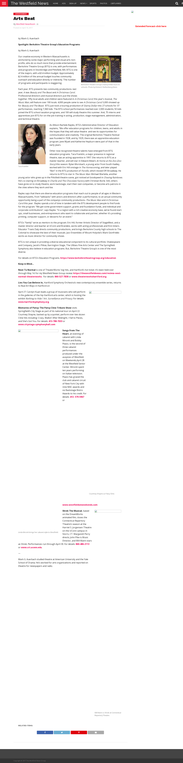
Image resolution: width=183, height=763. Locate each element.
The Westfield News (29, 3)
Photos (103, 3)
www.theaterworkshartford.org (89, 276)
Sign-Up (72, 3)
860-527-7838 (61, 276)
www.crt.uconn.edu (31, 547)
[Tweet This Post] (62, 731)
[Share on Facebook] (45, 731)
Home (55, 3)
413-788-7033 (55, 321)
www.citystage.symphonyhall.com (36, 324)
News (82, 3)
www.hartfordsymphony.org (33, 301)
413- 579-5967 (77, 396)
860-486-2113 (82, 544)
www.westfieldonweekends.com (80, 504)
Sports (93, 3)
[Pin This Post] (79, 731)
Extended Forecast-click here (150, 26)
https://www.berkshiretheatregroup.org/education (88, 257)
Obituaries (116, 3)
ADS (64, 3)
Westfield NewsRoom (25, 24)
